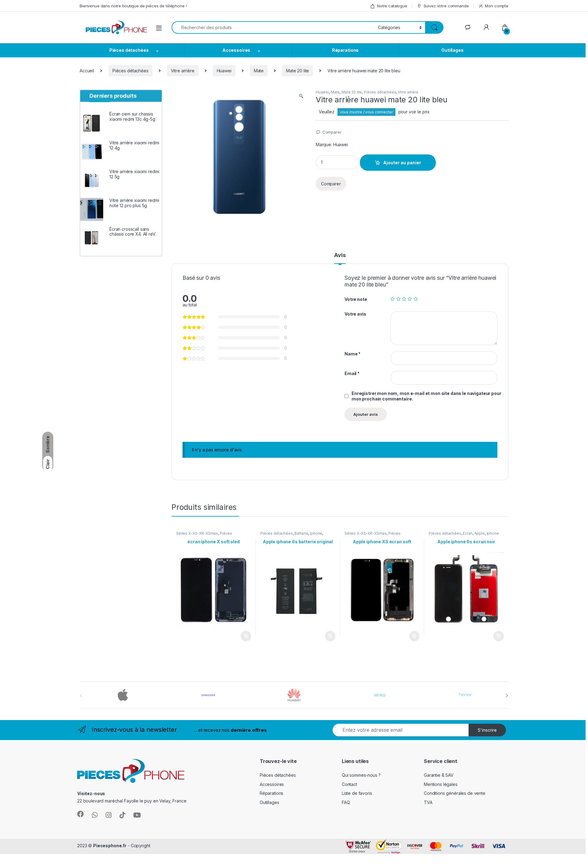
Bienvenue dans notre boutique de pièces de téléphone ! (133, 5)
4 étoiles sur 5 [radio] (410, 299)
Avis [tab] (339, 255)
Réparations (345, 50)
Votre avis (355, 314)
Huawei (224, 70)
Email (352, 373)
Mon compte (496, 5)
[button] (301, 96)
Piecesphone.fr (109, 845)
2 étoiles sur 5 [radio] (398, 299)
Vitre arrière (182, 70)
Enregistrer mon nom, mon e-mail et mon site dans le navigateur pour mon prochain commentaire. (426, 396)
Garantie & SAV (439, 775)
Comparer (331, 132)
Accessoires (236, 50)
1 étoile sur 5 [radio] (392, 299)
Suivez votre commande (446, 5)
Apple (479, 533)
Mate (259, 70)
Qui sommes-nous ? (361, 775)
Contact (349, 784)
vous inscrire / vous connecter (366, 112)
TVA (428, 802)
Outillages (452, 50)
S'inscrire (487, 730)
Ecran (467, 533)
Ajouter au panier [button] (244, 636)
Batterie (301, 533)
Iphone (316, 533)
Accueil (87, 70)
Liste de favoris (357, 793)
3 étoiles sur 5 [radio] (404, 299)
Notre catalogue (392, 5)
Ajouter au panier (402, 162)
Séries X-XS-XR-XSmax (197, 533)
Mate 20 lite (297, 70)
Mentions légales (441, 784)
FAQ (346, 802)
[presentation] (507, 695)
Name (352, 353)
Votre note (356, 299)
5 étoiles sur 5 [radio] (415, 299)
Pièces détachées (129, 50)
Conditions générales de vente (454, 793)
